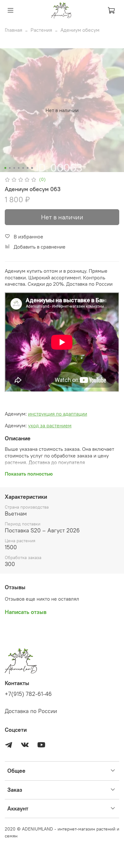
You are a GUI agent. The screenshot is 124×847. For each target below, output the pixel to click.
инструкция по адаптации (57, 413)
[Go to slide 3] (14, 168)
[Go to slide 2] (10, 168)
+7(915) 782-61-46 (28, 693)
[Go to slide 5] (23, 168)
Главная (13, 30)
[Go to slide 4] (19, 168)
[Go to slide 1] (5, 168)
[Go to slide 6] (28, 168)
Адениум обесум (80, 30)
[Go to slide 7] (32, 168)
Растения (41, 30)
